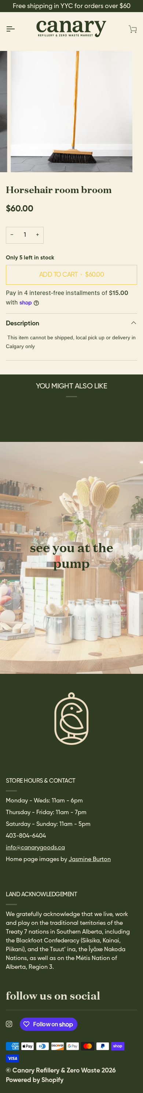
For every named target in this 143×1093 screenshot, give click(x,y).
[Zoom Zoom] (71, 112)
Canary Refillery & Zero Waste (57, 1070)
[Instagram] (9, 1024)
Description (22, 323)
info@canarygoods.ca (35, 848)
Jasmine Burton (90, 860)
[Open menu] (17, 28)
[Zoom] (24, 158)
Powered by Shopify (34, 1080)
